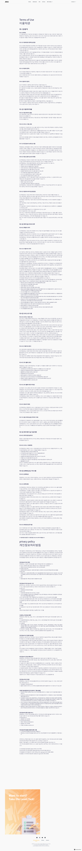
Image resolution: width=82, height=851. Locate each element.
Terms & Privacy (36, 840)
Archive (43, 1)
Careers (47, 840)
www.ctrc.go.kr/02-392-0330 (41, 753)
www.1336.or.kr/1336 (36, 749)
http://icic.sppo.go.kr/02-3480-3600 (44, 752)
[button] (50, 1)
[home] (7, 2)
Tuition (42, 840)
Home (29, 1)
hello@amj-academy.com (29, 725)
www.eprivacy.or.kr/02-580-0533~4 (41, 750)
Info (39, 1)
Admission (35, 1)
